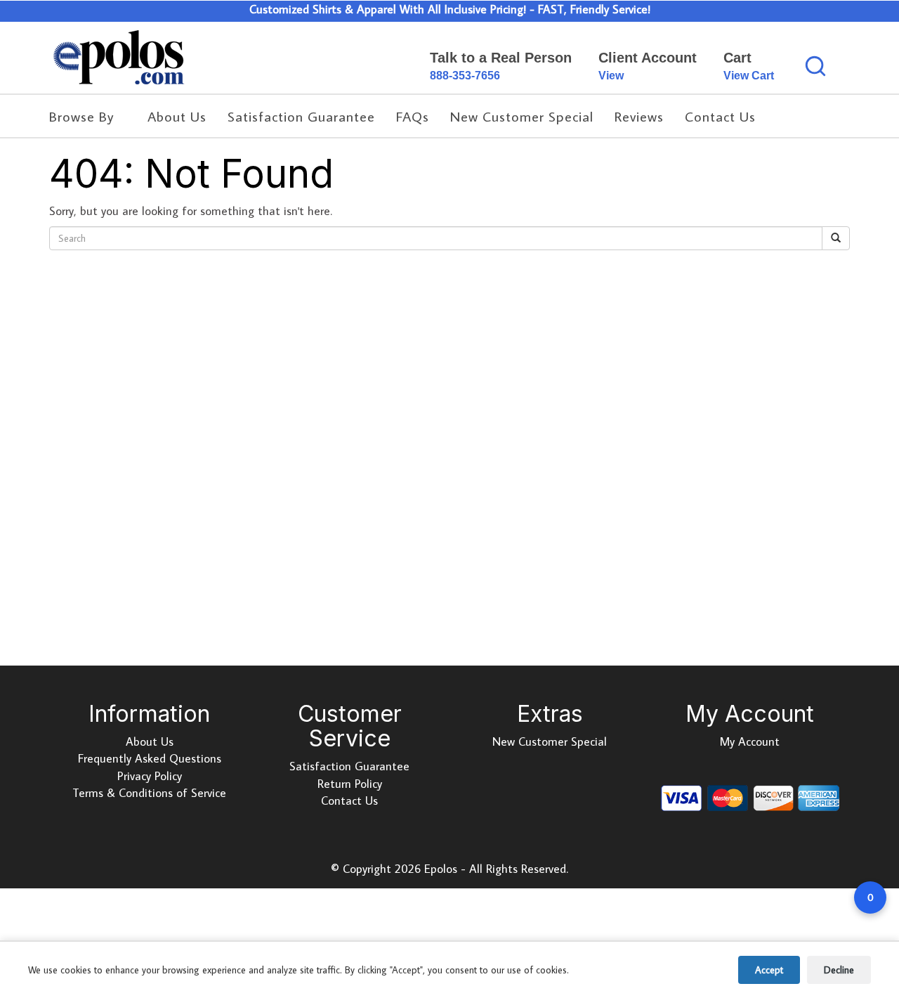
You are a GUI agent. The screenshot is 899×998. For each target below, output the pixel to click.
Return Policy (349, 783)
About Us (149, 741)
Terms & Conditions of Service (149, 793)
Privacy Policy (149, 776)
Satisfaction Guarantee (349, 766)
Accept (769, 970)
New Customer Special (549, 741)
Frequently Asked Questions (149, 758)
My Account (750, 741)
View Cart (748, 76)
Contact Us (349, 800)
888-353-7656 (465, 76)
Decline (839, 970)
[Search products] (815, 66)
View (611, 76)
